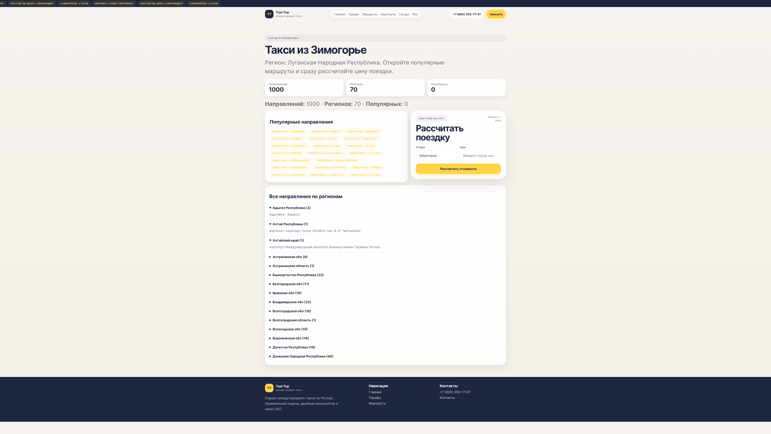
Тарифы (353, 14)
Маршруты (369, 14)
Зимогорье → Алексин (330, 167)
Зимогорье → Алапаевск (325, 153)
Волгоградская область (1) (294, 320)
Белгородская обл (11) (291, 284)
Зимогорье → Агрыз (323, 138)
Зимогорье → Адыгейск (360, 138)
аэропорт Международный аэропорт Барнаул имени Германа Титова (324, 247)
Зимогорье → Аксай (360, 146)
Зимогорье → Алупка (365, 175)
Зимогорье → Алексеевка (289, 167)
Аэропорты (388, 14)
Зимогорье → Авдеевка (364, 131)
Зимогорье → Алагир (286, 153)
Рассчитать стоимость (458, 169)
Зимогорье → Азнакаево (289, 146)
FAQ (415, 14)
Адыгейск (277, 214)
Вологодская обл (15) (290, 329)
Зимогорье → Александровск (337, 160)
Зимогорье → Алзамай (288, 175)
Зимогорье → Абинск (326, 131)
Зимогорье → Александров (291, 160)
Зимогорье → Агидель (287, 138)
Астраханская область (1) (293, 266)
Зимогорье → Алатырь (365, 153)
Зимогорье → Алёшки (367, 167)
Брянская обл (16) (287, 293)
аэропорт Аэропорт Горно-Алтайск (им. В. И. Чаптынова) (315, 231)
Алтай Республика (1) (290, 224)
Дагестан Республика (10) (294, 347)
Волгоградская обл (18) (292, 311)
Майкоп (294, 214)
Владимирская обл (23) (292, 302)
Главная (339, 14)
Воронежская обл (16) (291, 338)
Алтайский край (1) (288, 240)
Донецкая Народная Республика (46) (303, 356)
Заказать (496, 14)
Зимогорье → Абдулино (288, 131)
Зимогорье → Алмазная (327, 175)
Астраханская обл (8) (290, 257)
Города (404, 14)
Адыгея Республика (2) (292, 208)
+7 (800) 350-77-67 (467, 14)
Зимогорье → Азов (326, 146)
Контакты (447, 398)
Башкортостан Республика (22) (298, 275)
